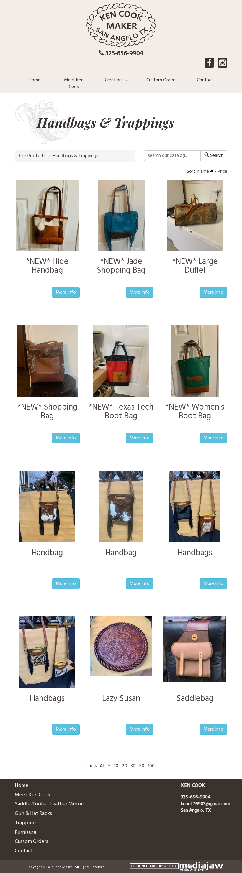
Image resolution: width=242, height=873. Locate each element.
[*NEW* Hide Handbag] (47, 215)
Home (34, 80)
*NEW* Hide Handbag (47, 266)
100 (151, 766)
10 (116, 766)
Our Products (32, 156)
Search (216, 156)
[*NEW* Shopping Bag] (47, 362)
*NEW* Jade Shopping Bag (121, 266)
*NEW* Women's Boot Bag (194, 412)
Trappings (26, 823)
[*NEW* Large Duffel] (195, 216)
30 (133, 766)
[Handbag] (47, 508)
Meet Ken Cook (74, 83)
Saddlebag (194, 698)
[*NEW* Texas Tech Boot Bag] (121, 362)
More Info (66, 292)
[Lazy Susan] (121, 646)
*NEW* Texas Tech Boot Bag (121, 412)
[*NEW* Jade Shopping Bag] (121, 216)
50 (141, 766)
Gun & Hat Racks (33, 813)
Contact (205, 80)
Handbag (47, 553)
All (102, 766)
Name (203, 171)
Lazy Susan (121, 698)
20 (124, 766)
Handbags (194, 553)
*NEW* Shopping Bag (47, 412)
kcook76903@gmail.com (205, 804)
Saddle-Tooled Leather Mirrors (50, 804)
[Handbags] (194, 508)
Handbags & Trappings (75, 156)
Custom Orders (161, 80)
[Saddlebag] (194, 649)
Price (222, 171)
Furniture (25, 832)
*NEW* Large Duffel (195, 266)
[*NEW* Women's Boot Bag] (195, 362)
